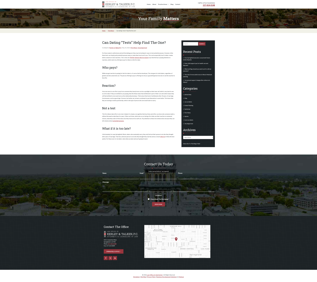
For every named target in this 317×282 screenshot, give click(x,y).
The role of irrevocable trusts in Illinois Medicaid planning (197, 75)
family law (187, 109)
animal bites (187, 94)
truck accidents (188, 120)
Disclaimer (158, 195)
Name (104, 173)
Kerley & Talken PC (115, 48)
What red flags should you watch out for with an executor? (197, 70)
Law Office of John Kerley (155, 275)
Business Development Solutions (167, 277)
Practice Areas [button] (162, 4)
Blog (172, 4)
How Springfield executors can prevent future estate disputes (196, 58)
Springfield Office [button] (113, 251)
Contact (177, 4)
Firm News (134, 48)
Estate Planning (188, 105)
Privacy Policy (151, 277)
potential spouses (118, 121)
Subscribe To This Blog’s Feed (191, 143)
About (154, 4)
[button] (314, 270)
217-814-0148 (209, 5)
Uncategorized (142, 48)
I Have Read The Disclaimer (159, 199)
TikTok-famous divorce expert (139, 57)
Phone (180, 173)
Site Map (143, 277)
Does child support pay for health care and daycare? (195, 64)
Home (149, 4)
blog (185, 98)
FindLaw (181, 277)
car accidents (188, 102)
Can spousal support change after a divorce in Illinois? (196, 81)
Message (106, 182)
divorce (162, 136)
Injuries (186, 116)
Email (142, 173)
